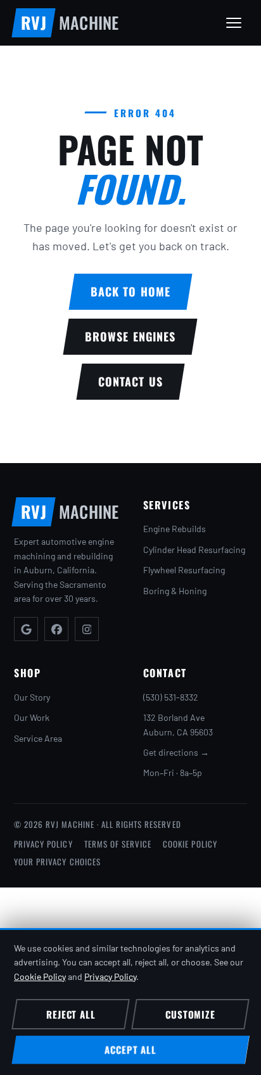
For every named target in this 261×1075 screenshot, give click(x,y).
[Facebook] (56, 629)
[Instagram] (87, 629)
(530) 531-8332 (170, 697)
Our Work (31, 717)
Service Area (38, 738)
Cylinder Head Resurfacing (194, 549)
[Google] (26, 629)
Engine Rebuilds (174, 528)
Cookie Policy (190, 843)
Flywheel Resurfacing (184, 569)
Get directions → (176, 752)
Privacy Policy (43, 843)
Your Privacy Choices (57, 861)
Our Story (32, 697)
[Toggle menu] (233, 23)
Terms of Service (118, 843)
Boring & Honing (175, 590)
